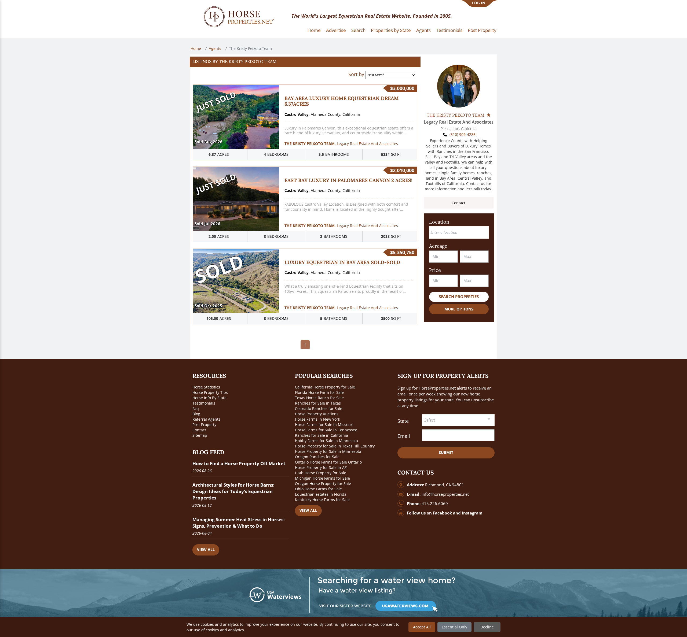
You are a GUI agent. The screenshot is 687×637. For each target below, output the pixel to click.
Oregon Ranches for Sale (317, 456)
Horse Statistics (206, 387)
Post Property (482, 30)
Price (435, 270)
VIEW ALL (206, 549)
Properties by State (391, 30)
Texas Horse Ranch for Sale (319, 397)
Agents (423, 30)
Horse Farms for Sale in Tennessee (326, 429)
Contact (458, 202)
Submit (446, 452)
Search (358, 30)
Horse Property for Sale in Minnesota (328, 451)
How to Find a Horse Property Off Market (238, 463)
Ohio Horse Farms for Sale (318, 488)
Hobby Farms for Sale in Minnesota (326, 440)
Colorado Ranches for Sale (318, 408)
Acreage (438, 246)
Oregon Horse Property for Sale (323, 483)
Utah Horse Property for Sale (320, 472)
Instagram (472, 513)
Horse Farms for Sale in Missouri (324, 424)
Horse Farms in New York (317, 419)
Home (314, 30)
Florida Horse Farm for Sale (319, 392)
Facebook (442, 513)
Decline (487, 626)
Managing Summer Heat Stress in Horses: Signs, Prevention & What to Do (238, 522)
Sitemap (199, 435)
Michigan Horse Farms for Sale (322, 478)
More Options (458, 309)
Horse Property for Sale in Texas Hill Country (335, 446)
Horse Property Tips (210, 392)
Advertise (336, 30)
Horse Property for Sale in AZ (321, 467)
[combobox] (458, 420)
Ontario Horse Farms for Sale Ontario (328, 462)
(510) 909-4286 (463, 134)
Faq (195, 408)
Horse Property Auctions (316, 413)
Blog (196, 413)
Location (439, 222)
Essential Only (454, 626)
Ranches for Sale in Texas (318, 403)
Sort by (356, 74)
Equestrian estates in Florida (320, 494)
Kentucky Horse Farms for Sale (322, 499)
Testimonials (449, 30)
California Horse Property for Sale (325, 387)
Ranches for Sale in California (321, 435)
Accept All (422, 626)
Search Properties (459, 296)
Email (403, 436)
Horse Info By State (209, 397)
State (403, 421)
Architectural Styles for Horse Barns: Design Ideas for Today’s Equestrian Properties (233, 491)
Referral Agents (206, 419)
